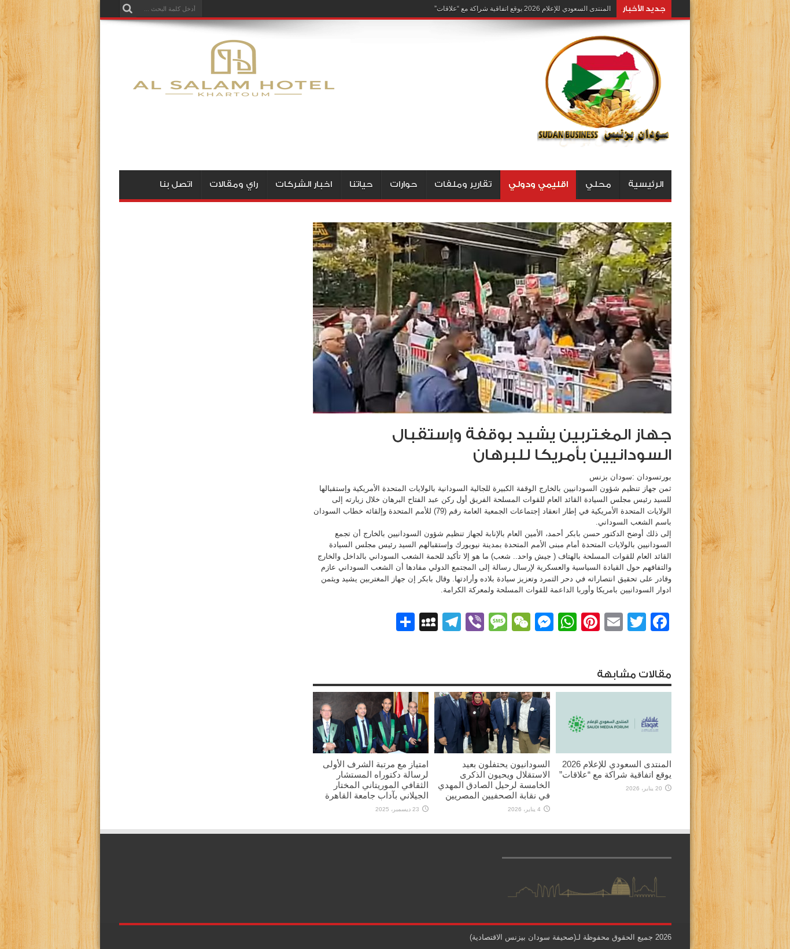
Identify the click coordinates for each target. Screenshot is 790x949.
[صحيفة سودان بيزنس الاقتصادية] (604, 141)
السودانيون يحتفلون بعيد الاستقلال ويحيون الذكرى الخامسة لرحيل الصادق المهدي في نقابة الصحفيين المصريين (494, 779)
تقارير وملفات (463, 184)
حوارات (403, 184)
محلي (598, 184)
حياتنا (360, 184)
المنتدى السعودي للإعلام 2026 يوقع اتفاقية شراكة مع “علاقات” (522, 9)
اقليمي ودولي (538, 184)
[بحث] (127, 8)
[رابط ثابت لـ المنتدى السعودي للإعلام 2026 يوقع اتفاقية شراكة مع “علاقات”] (613, 750)
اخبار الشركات (303, 184)
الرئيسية (645, 184)
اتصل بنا (176, 184)
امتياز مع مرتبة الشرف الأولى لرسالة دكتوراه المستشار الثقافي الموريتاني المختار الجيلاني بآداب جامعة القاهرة (376, 779)
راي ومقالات (233, 184)
